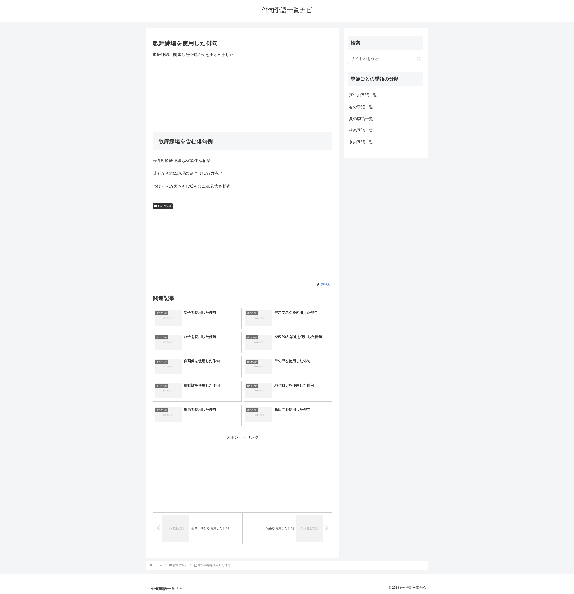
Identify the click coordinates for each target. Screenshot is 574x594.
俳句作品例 (164, 206)
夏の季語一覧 (361, 119)
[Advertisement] (242, 95)
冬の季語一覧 (361, 142)
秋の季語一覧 (361, 130)
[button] (419, 58)
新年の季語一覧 (363, 95)
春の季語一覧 (361, 107)
